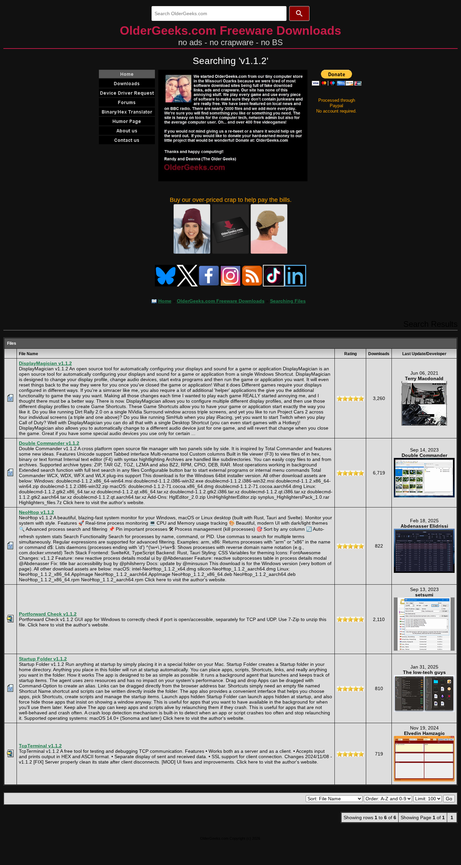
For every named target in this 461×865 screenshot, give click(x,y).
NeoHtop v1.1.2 (36, 512)
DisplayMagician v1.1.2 (45, 363)
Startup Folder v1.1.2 (43, 658)
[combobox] (219, 13)
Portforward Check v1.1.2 (48, 614)
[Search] (299, 13)
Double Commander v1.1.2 (49, 443)
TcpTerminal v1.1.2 (40, 745)
